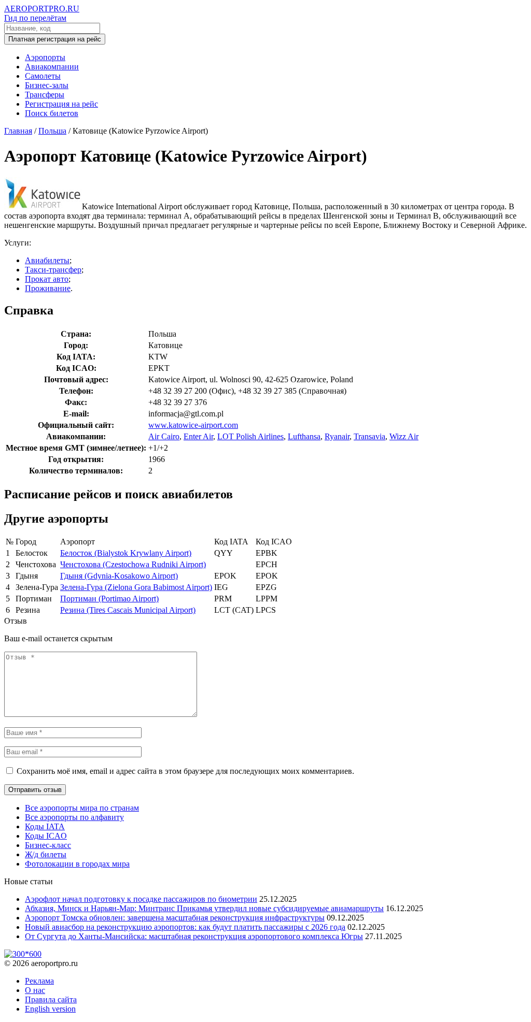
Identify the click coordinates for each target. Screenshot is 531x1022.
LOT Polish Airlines (250, 436)
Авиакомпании (52, 66)
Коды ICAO (46, 835)
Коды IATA (45, 826)
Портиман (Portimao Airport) (109, 598)
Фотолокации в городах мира (77, 863)
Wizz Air (403, 436)
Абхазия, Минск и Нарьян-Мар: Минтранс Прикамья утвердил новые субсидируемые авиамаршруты (204, 908)
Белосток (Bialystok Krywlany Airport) (125, 553)
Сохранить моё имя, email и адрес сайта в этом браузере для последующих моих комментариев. (185, 771)
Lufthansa (304, 436)
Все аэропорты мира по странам (82, 807)
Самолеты (43, 75)
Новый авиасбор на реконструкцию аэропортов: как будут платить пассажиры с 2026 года (185, 927)
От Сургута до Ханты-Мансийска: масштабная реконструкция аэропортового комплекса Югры (194, 936)
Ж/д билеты (45, 854)
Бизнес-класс (48, 845)
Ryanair (337, 436)
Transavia (369, 436)
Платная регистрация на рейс (54, 39)
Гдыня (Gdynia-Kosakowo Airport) (119, 575)
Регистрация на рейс (61, 103)
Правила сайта (51, 999)
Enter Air (198, 436)
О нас (35, 990)
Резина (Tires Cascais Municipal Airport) (127, 610)
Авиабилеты (47, 260)
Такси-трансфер (53, 269)
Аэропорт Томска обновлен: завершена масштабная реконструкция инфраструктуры (175, 917)
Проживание (48, 288)
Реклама (39, 980)
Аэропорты (45, 57)
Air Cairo (163, 436)
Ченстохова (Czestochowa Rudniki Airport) (133, 564)
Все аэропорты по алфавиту (74, 817)
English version (50, 1008)
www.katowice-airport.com (193, 425)
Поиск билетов (51, 113)
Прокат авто (46, 279)
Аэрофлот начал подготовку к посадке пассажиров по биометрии (141, 899)
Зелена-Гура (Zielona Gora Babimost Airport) (136, 587)
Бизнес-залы (46, 85)
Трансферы (44, 94)
